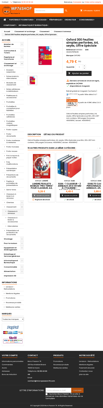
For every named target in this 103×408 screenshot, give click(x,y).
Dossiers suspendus (10, 71)
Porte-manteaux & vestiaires (13, 141)
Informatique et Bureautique (33, 25)
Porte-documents (11, 135)
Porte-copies (11, 129)
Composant (9, 25)
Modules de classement (11, 84)
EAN (86, 50)
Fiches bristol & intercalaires (12, 77)
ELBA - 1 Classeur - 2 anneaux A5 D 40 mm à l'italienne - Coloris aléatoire (69, 187)
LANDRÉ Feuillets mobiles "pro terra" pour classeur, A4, (41, 185)
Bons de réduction (9, 374)
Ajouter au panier (78, 73)
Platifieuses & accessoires (11, 96)
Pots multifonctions (12, 163)
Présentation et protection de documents (12, 232)
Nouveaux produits (13, 302)
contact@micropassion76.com (41, 381)
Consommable (86, 19)
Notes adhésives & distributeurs (13, 90)
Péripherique (55, 19)
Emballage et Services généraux (12, 255)
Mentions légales (13, 293)
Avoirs (4, 368)
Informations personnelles (12, 361)
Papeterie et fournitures (21, 19)
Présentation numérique (11, 169)
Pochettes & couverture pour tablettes (13, 108)
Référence (70, 50)
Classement (11, 207)
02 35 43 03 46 (27, 2)
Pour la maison (10, 243)
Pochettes (10, 102)
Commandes (7, 364)
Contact (5, 2)
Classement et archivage (10, 64)
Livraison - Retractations (9, 288)
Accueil (6, 40)
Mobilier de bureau (9, 45)
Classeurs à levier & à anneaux (11, 196)
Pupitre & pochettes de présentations (12, 183)
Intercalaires (13, 226)
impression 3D (10, 276)
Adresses (6, 371)
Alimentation (9, 271)
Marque (69, 55)
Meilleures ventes (13, 307)
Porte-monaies (12, 147)
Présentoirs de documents (12, 176)
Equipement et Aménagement (10, 249)
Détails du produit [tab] (54, 134)
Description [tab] (34, 134)
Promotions (10, 298)
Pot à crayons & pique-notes (12, 156)
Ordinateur (70, 19)
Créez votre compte (93, 2)
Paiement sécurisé (86, 368)
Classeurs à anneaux (12, 212)
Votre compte (9, 355)
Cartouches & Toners (10, 52)
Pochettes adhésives (10, 116)
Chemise (10, 202)
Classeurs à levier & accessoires (13, 220)
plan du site (84, 374)
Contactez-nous (86, 371)
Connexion (77, 2)
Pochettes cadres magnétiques (11, 123)
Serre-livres (11, 189)
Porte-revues (11, 151)
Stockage (41, 19)
